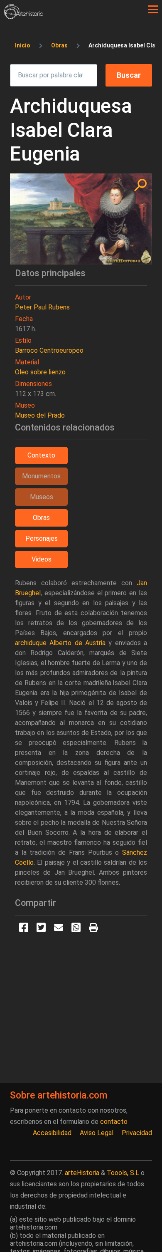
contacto (114, 1122)
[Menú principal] (152, 9)
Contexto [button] (41, 455)
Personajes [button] (41, 538)
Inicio (22, 45)
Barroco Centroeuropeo (49, 350)
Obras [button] (41, 518)
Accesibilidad (52, 1133)
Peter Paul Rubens (42, 307)
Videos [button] (42, 559)
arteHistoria (82, 1173)
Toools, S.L (123, 1173)
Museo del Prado (40, 415)
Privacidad (137, 1133)
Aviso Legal (96, 1133)
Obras (59, 45)
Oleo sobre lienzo (40, 372)
